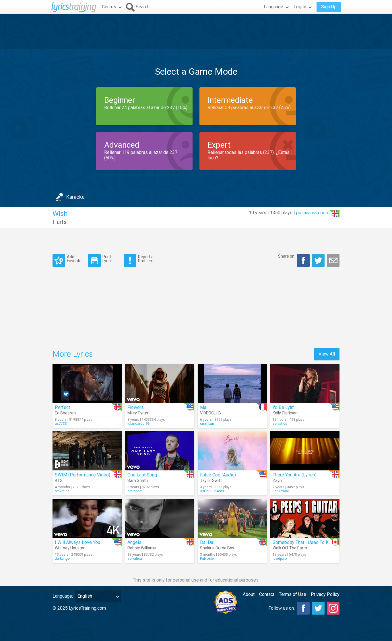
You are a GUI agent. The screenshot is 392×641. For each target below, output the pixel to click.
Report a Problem (146, 258)
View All (327, 354)
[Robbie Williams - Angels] (159, 518)
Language (273, 6)
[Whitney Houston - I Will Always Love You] (87, 518)
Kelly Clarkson (285, 413)
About (249, 594)
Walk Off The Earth (290, 548)
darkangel (63, 559)
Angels (134, 542)
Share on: (286, 256)
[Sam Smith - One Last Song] (159, 450)
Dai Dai (207, 542)
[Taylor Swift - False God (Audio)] (232, 450)
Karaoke (75, 197)
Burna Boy (225, 548)
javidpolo (280, 559)
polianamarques (312, 212)
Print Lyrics (107, 258)
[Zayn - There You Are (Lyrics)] (304, 450)
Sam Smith (137, 480)
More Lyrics (73, 354)
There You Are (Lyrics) (295, 475)
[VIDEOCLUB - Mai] (232, 383)
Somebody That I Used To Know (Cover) (313, 542)
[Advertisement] (196, 31)
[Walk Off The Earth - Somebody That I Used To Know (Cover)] (304, 518)
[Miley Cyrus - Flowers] (159, 383)
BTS (59, 480)
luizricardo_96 (138, 424)
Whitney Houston (70, 548)
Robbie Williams (141, 548)
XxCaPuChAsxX (212, 491)
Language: (63, 596)
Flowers (135, 407)
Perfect (62, 407)
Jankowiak (281, 491)
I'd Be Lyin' (283, 407)
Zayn (277, 480)
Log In (300, 6)
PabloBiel (207, 559)
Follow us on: (281, 608)
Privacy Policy (325, 594)
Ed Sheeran (65, 413)
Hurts (60, 222)
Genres (109, 6)
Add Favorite (74, 258)
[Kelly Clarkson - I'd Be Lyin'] (304, 383)
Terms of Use (292, 594)
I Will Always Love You (77, 542)
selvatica (280, 424)
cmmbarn (207, 424)
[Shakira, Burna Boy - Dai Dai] (232, 518)
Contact (266, 594)
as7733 (61, 424)
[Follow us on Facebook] (303, 608)
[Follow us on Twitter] (318, 608)
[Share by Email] (333, 260)
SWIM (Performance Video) (82, 475)
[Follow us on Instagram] (333, 608)
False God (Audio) (218, 475)
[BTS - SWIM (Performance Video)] (87, 450)
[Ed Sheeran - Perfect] (87, 383)
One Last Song (142, 475)
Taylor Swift (211, 480)
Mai (203, 407)
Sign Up (329, 6)
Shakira (207, 548)
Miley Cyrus (137, 413)
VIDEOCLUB (210, 413)
